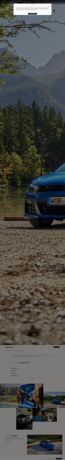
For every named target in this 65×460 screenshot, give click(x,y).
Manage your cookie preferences (32, 11)
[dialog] (32, 230)
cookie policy (27, 8)
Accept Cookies (32, 13)
